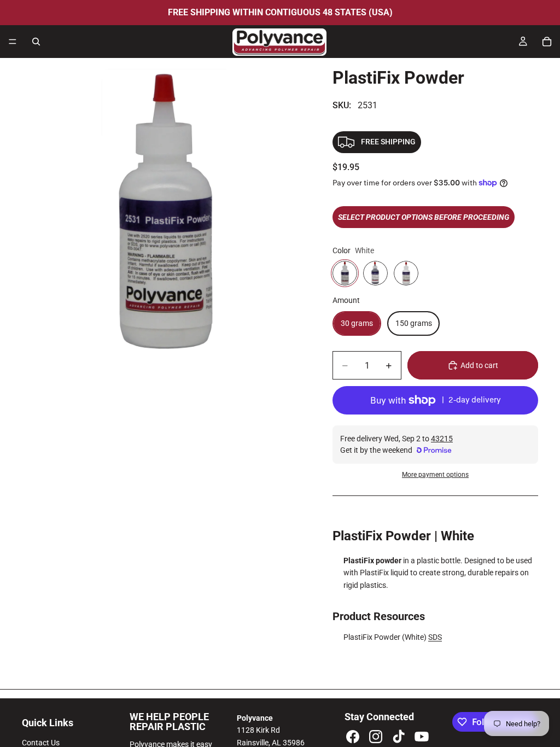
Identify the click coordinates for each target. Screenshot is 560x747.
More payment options (435, 474)
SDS (435, 637)
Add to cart (479, 365)
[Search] (36, 42)
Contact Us (41, 742)
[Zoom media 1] (164, 211)
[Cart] (547, 42)
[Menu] (12, 41)
